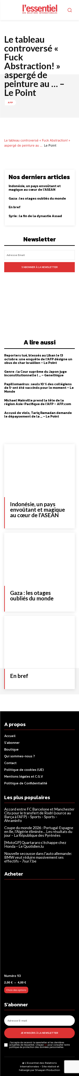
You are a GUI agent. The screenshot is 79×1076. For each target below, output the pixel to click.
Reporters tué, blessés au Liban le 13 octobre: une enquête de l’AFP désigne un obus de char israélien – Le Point (38, 359)
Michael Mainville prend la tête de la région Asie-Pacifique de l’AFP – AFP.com (37, 402)
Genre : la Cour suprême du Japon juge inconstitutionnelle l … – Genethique (35, 373)
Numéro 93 (12, 976)
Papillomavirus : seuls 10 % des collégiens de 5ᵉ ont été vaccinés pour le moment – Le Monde (39, 387)
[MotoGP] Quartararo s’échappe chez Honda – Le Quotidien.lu (35, 844)
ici (45, 1044)
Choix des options (16, 990)
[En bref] (39, 642)
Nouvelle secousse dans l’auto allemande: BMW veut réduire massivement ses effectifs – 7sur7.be (38, 857)
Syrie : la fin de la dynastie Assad (35, 215)
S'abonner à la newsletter (39, 267)
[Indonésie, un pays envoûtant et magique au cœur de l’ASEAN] (39, 470)
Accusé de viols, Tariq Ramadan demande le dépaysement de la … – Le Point (38, 414)
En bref (14, 206)
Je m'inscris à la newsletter (39, 1033)
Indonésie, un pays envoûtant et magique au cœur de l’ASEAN (35, 187)
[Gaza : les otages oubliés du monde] (39, 559)
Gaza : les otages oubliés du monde (37, 198)
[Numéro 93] (39, 928)
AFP (10, 102)
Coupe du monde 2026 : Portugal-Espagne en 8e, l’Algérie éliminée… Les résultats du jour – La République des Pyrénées (38, 831)
